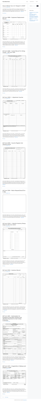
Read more (22, 11)
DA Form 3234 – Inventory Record (11, 270)
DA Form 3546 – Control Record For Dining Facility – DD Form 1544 (14, 51)
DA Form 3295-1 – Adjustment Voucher (13, 97)
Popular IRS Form (32, 1)
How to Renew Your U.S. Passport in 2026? (14, 6)
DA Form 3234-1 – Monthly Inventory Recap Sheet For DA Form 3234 (14, 224)
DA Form (37, 1)
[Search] (37, 6)
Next (7, 397)
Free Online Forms (6, 1)
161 (5, 397)
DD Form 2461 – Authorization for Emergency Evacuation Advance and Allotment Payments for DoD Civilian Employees (12, 318)
